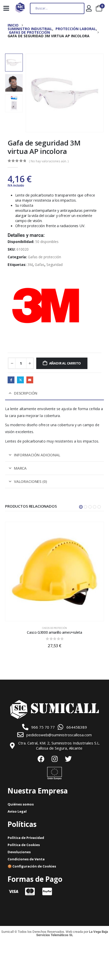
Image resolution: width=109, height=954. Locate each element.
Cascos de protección (54, 628)
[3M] (46, 305)
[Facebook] (41, 759)
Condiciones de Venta (26, 859)
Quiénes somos (21, 804)
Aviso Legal (17, 811)
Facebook (11, 379)
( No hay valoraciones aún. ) (48, 161)
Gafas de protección (44, 256)
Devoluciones (19, 852)
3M (30, 264)
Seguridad (54, 264)
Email (29, 379)
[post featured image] (54, 571)
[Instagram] (54, 759)
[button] (31, 93)
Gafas (39, 264)
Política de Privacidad (26, 837)
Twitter (20, 379)
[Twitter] (68, 759)
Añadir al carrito (65, 363)
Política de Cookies (24, 844)
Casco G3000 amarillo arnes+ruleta (54, 632)
